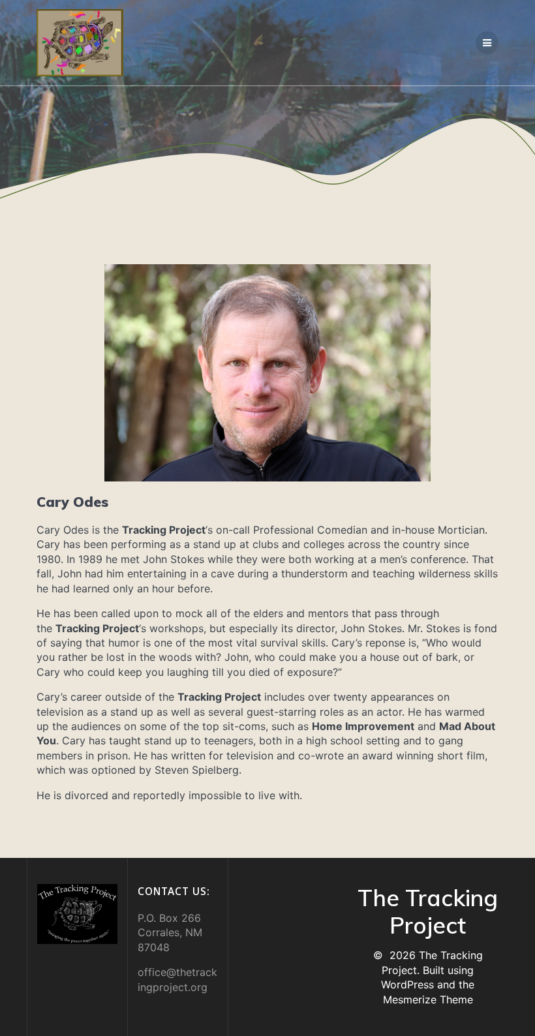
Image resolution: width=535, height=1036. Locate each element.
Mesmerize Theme (428, 999)
